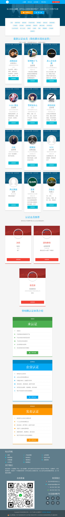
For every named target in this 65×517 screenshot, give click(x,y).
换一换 (40, 12)
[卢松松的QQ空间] (48, 498)
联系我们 (27, 462)
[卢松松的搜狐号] (53, 503)
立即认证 (33, 397)
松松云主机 (47, 457)
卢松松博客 (28, 455)
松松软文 (27, 457)
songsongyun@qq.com (54, 484)
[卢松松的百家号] (58, 503)
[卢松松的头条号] (58, 498)
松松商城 (9, 457)
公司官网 (46, 455)
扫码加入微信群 (46, 512)
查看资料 (13, 78)
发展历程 (46, 460)
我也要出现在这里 (39, 38)
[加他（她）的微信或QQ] (18, 230)
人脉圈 (24, 2)
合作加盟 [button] (36, 2)
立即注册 (33, 352)
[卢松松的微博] (53, 498)
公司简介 (9, 462)
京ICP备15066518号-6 (32, 515)
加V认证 (30, 2)
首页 (8, 455)
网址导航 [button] (43, 2)
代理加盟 (9, 460)
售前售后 (27, 460)
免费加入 (28, 12)
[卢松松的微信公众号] (48, 503)
